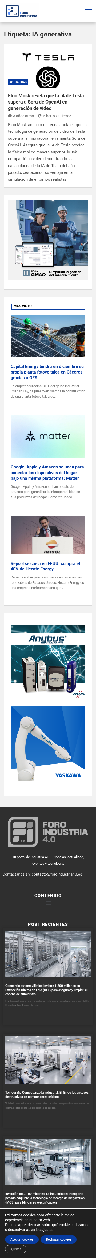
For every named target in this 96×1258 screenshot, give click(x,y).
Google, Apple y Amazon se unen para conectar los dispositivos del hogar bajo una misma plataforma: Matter (47, 472)
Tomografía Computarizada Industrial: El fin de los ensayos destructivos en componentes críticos (47, 1095)
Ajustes (15, 1249)
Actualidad (18, 82)
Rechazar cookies (58, 1239)
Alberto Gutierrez (57, 116)
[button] (48, 904)
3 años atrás (23, 116)
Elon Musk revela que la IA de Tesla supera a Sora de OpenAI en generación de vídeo (46, 102)
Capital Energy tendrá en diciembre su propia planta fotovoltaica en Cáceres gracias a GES (47, 372)
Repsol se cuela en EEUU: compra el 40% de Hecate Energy (45, 566)
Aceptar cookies (21, 1239)
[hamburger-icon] (89, 11)
